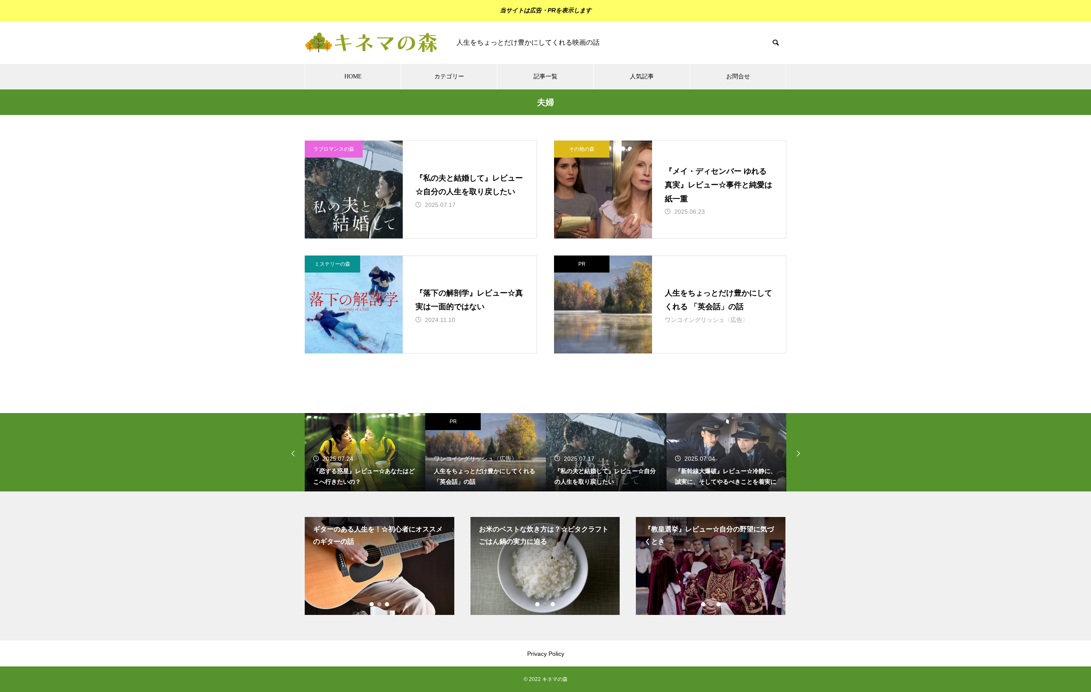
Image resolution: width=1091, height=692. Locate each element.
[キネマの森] (372, 43)
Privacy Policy (545, 653)
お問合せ (738, 76)
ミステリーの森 (332, 264)
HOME (353, 76)
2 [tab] (379, 604)
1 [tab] (372, 604)
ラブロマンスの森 (333, 149)
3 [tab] (387, 604)
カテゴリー (449, 76)
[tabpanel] (379, 566)
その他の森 (582, 149)
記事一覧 (545, 76)
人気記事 (642, 76)
